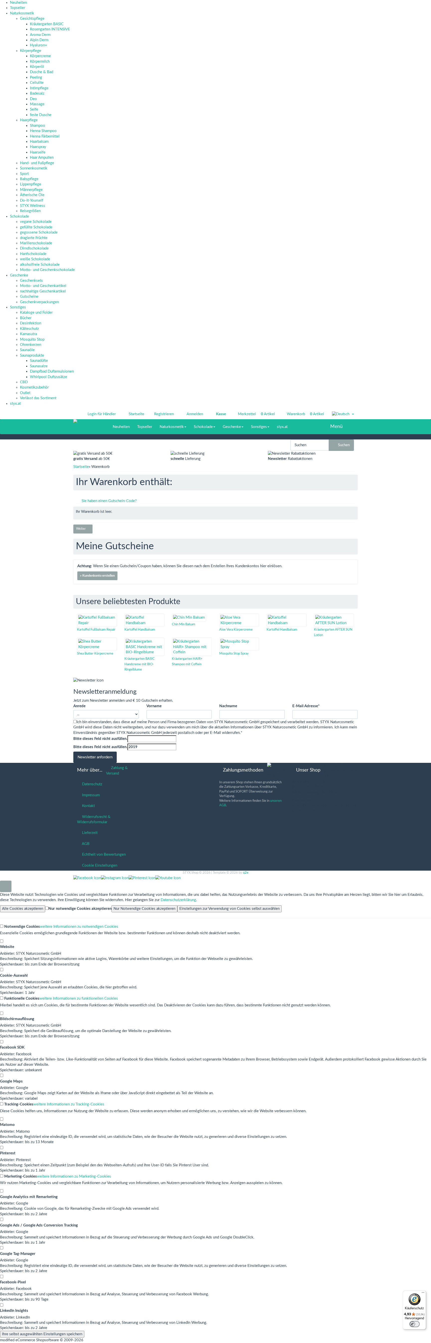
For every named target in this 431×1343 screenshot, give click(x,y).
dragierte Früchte (33, 238)
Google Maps (11, 1081)
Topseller (17, 8)
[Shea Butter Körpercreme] (97, 644)
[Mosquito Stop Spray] (239, 644)
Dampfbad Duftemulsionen (52, 371)
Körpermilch (40, 61)
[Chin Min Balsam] (189, 617)
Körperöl (37, 67)
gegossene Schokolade (39, 232)
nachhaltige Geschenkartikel (43, 291)
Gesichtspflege (32, 18)
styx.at (15, 403)
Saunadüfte (39, 361)
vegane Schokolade (36, 222)
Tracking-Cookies (18, 1104)
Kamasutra (28, 334)
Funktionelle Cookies (21, 998)
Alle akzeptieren (22, 909)
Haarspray (38, 147)
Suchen (343, 445)
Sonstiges (18, 307)
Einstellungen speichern (42, 1334)
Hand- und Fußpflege (37, 163)
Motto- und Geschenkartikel (43, 286)
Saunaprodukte (32, 355)
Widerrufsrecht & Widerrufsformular (93, 819)
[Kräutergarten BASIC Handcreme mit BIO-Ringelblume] (144, 647)
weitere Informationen (79, 927)
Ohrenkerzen (30, 345)
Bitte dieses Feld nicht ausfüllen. (100, 739)
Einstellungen (229, 909)
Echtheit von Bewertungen (103, 854)
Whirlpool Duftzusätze (48, 377)
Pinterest (7, 1153)
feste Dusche (40, 115)
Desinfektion (30, 323)
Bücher (25, 318)
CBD (24, 382)
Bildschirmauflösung (17, 1019)
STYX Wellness (32, 206)
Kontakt (87, 806)
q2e (245, 872)
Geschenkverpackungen (39, 302)
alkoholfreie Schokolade (40, 265)
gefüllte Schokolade (36, 227)
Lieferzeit (89, 833)
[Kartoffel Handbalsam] (144, 620)
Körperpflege (30, 51)
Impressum (90, 795)
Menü (336, 426)
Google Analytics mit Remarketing (29, 1197)
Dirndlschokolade (34, 248)
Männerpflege (31, 190)
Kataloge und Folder (36, 312)
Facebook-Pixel (13, 1282)
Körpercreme (40, 56)
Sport (24, 174)
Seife (34, 109)
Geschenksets (31, 280)
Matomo (7, 1125)
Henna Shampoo (43, 131)
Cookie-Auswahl (14, 975)
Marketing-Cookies (20, 1176)
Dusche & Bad (41, 72)
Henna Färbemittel (45, 136)
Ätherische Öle (32, 195)
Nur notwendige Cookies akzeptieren (79, 909)
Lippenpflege (30, 184)
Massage (37, 104)
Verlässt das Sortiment (38, 398)
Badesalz (37, 93)
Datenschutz (91, 784)
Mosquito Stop (32, 339)
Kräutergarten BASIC (47, 24)
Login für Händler (102, 414)
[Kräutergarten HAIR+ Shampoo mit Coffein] (192, 647)
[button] (343, 414)
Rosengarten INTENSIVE (50, 29)
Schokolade (19, 216)
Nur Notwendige (144, 909)
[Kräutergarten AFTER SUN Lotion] (334, 620)
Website (7, 947)
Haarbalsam (39, 141)
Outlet (25, 393)
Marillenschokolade (36, 243)
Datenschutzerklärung (178, 900)
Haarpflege (29, 120)
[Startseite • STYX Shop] (87, 421)
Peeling (36, 77)
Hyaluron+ (38, 45)
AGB (85, 844)
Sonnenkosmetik (33, 168)
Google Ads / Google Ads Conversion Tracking (39, 1225)
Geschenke (19, 275)
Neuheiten (18, 2)
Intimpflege (39, 88)
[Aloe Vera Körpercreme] (239, 620)
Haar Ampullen (42, 157)
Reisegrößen (30, 211)
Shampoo (37, 126)
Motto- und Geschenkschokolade (47, 270)
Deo (33, 99)
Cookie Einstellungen (98, 865)
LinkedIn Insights (14, 1311)
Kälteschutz (29, 329)
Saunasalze (39, 366)
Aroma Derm (40, 35)
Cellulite (37, 83)
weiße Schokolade (35, 259)
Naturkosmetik (22, 13)
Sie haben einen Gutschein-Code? (109, 501)
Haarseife (37, 152)
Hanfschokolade (33, 254)
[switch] (415, 1324)
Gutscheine (29, 296)
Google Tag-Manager (17, 1254)
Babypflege (29, 179)
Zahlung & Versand (117, 770)
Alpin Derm (39, 40)
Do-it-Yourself (31, 200)
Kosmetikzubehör (34, 387)
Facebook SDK (12, 1047)
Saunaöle (27, 350)
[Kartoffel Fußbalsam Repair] (97, 620)
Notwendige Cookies (21, 927)
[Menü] (423, 1294)
